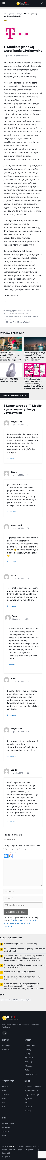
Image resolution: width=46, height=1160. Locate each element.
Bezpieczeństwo (8, 1123)
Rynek (14, 311)
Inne (4, 1118)
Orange (5, 1086)
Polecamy (6, 1050)
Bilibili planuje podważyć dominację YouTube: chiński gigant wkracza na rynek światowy (34, 356)
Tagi (37, 1150)
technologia (26, 313)
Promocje (6, 1046)
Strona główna (9, 14)
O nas (4, 1150)
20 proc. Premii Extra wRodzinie (18, 322)
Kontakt (12, 1150)
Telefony (28, 1050)
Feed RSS (6, 1153)
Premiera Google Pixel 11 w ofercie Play (20, 944)
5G (3, 1103)
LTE (3, 1107)
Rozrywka (6, 1127)
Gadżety (28, 1070)
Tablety (27, 1054)
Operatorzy (8, 1081)
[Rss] (4, 1033)
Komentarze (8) (9, 839)
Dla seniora (29, 1058)
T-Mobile (27, 311)
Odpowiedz (11, 458)
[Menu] (3, 3)
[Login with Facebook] (6, 856)
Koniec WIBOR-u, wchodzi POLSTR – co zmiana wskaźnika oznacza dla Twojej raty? (10, 356)
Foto (4, 1135)
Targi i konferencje (32, 1095)
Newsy (18, 14)
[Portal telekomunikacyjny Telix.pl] (23, 3)
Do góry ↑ (6, 1157)
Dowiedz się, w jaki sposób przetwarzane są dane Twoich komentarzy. (20, 923)
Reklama (28, 1111)
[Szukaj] (42, 3)
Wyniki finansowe (31, 1091)
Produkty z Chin (31, 1074)
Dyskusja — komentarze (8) (14, 395)
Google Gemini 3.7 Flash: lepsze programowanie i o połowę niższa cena (25, 966)
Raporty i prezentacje (33, 1086)
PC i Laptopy (29, 1066)
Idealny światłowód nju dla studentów (19, 972)
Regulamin (30, 1150)
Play (4, 1091)
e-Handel (28, 1107)
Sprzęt (20, 311)
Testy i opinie (30, 1046)
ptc (7, 313)
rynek (12, 313)
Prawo (27, 1103)
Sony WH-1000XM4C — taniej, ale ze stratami (10, 380)
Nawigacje (29, 1062)
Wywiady (28, 1099)
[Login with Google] (10, 856)
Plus (4, 1099)
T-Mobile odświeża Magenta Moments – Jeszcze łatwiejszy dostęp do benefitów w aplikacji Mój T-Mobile (34, 383)
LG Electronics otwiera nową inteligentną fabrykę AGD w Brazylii (24, 950)
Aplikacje (5, 1131)
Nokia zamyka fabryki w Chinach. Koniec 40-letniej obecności (22, 978)
